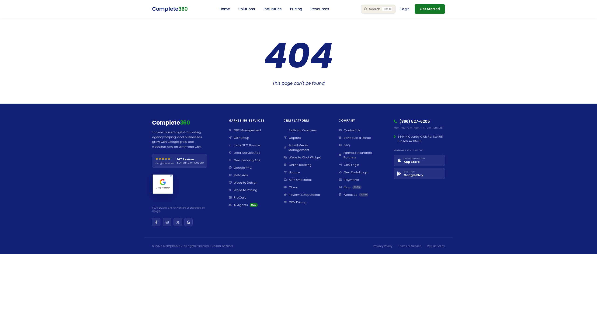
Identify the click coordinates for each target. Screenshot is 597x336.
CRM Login (351, 165)
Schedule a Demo (357, 138)
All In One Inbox (300, 180)
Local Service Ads (247, 152)
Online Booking (300, 165)
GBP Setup (241, 138)
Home (224, 9)
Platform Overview (303, 130)
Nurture (294, 172)
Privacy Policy (382, 246)
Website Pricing (245, 190)
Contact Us (352, 130)
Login (405, 9)
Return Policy (436, 246)
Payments (351, 180)
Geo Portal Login (356, 172)
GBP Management (247, 130)
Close (293, 187)
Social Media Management (298, 147)
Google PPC (243, 167)
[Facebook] (156, 222)
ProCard (240, 197)
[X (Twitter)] (178, 222)
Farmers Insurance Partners (358, 155)
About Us (355, 194)
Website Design (245, 182)
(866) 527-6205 (414, 121)
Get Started (430, 9)
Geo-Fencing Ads (247, 160)
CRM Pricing (297, 202)
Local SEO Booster (247, 145)
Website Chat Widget (305, 157)
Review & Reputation (304, 194)
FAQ (347, 145)
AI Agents (245, 205)
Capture (295, 138)
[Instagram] (167, 222)
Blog (352, 187)
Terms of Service (409, 246)
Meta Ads (241, 175)
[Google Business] (188, 222)
